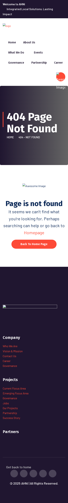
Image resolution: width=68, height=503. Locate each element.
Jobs (6, 403)
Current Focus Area (14, 388)
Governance (16, 62)
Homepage (34, 232)
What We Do (16, 52)
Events (38, 52)
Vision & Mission (13, 351)
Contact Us (9, 356)
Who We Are (10, 346)
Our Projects (10, 408)
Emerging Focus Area (15, 393)
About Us (29, 42)
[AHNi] (7, 25)
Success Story (11, 417)
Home (12, 42)
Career (58, 62)
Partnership (39, 62)
